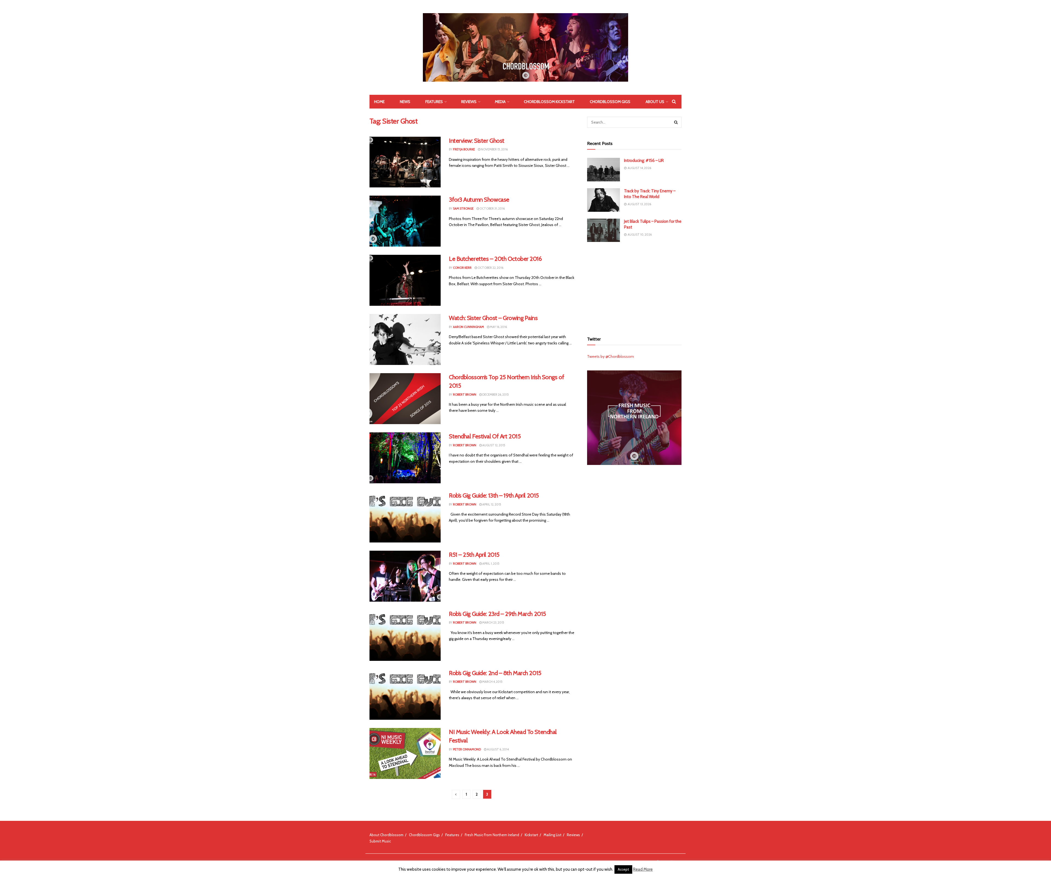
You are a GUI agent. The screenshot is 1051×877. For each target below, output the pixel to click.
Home (379, 101)
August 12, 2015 (493, 445)
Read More (643, 869)
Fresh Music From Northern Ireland (492, 835)
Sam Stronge (463, 208)
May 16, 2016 (498, 327)
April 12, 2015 (491, 504)
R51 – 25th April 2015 (474, 554)
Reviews (469, 101)
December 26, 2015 (495, 394)
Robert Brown (464, 394)
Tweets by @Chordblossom (610, 356)
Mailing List (552, 835)
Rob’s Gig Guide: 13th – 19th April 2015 (494, 495)
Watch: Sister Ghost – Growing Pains (493, 318)
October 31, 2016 (492, 208)
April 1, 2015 (490, 563)
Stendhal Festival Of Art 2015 (485, 436)
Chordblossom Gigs (610, 101)
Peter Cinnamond (467, 749)
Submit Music (380, 841)
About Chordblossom (386, 835)
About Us (655, 101)
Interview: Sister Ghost (476, 140)
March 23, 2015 (493, 622)
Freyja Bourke (464, 149)
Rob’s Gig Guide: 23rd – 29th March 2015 (497, 614)
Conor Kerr (462, 268)
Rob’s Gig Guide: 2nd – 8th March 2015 (495, 673)
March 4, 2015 (492, 682)
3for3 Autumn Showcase (479, 199)
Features (434, 101)
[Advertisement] (634, 287)
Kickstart (531, 835)
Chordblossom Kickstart (549, 101)
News (405, 101)
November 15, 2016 (494, 149)
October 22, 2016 (490, 268)
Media (500, 101)
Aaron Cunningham (468, 327)
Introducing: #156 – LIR (644, 160)
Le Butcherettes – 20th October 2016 (495, 258)
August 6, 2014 (497, 749)
